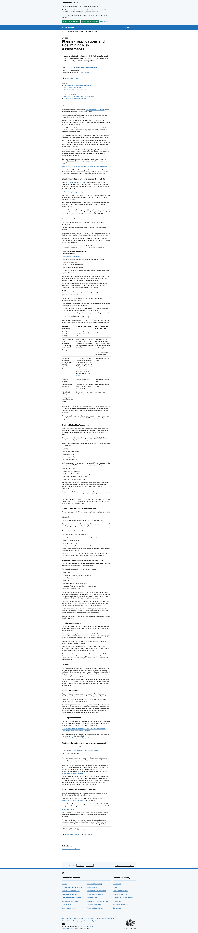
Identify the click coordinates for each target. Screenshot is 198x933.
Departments (117, 884)
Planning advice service (70, 94)
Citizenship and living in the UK (71, 898)
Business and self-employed (71, 891)
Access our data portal (69, 809)
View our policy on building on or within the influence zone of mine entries (85, 166)
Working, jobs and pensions (96, 908)
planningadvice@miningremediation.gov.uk (75, 738)
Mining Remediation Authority (89, 67)
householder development (71, 256)
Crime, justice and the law (70, 901)
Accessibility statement (86, 918)
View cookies (104, 21)
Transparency (117, 901)
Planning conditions (69, 92)
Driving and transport (68, 908)
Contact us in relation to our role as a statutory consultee (79, 96)
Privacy (68, 918)
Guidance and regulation (120, 891)
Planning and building (91, 31)
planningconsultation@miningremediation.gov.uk (82, 750)
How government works (120, 904)
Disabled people (67, 904)
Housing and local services (95, 894)
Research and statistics (120, 894)
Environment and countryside (96, 891)
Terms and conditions (109, 918)
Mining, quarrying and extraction (71, 849)
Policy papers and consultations (123, 898)
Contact (98, 918)
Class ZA (89, 278)
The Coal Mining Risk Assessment (73, 87)
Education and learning (94, 884)
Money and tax (92, 898)
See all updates (85, 72)
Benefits (64, 884)
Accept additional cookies (71, 21)
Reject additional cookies (90, 21)
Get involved (117, 908)
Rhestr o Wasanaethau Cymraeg (72, 921)
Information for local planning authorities (75, 98)
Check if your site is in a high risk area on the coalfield (78, 85)
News (115, 887)
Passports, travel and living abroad (98, 901)
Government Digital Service (92, 921)
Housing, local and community (75, 31)
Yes (82, 865)
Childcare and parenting (69, 894)
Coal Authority (74, 67)
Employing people (93, 887)
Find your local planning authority (72, 192)
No (91, 865)
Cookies (75, 918)
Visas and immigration (94, 904)
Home (63, 31)
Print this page (68, 104)
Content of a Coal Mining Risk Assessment (75, 89)
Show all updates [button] (84, 830)
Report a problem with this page (124, 865)
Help (63, 918)
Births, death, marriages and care (72, 887)
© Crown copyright (130, 928)
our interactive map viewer (78, 182)
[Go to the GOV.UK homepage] (68, 27)
